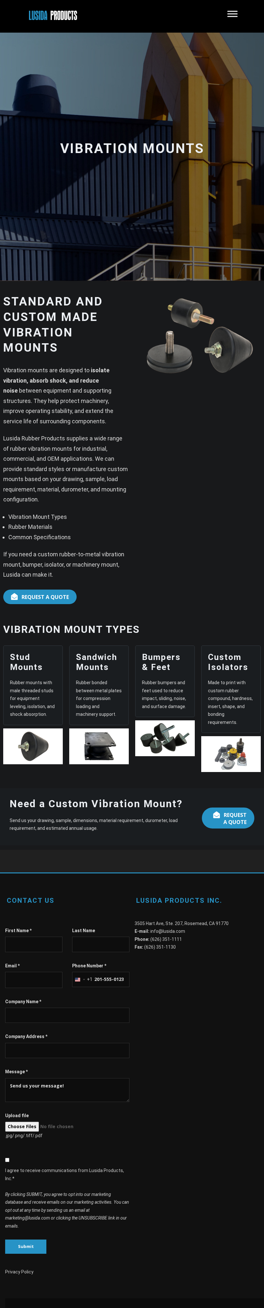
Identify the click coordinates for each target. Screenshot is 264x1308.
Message (16, 1071)
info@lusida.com (167, 931)
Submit (26, 1246)
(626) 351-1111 (166, 939)
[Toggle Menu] (232, 16)
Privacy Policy (19, 1271)
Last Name (83, 930)
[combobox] (82, 979)
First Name (18, 930)
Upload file (17, 1115)
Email (12, 965)
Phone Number (89, 965)
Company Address (26, 1036)
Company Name (23, 1001)
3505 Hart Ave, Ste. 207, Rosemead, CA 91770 (182, 923)
